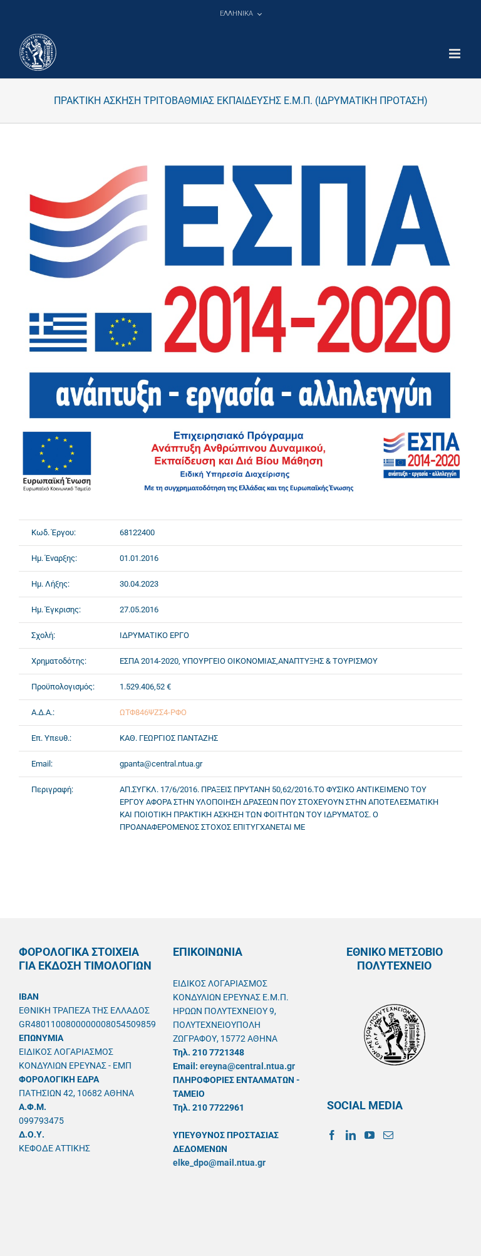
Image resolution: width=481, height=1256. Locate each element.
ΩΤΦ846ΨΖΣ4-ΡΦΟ (153, 712)
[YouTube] (370, 1135)
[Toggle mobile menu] (455, 53)
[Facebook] (332, 1135)
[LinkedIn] (351, 1135)
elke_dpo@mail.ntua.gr (219, 1163)
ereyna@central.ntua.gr (247, 1066)
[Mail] (388, 1135)
